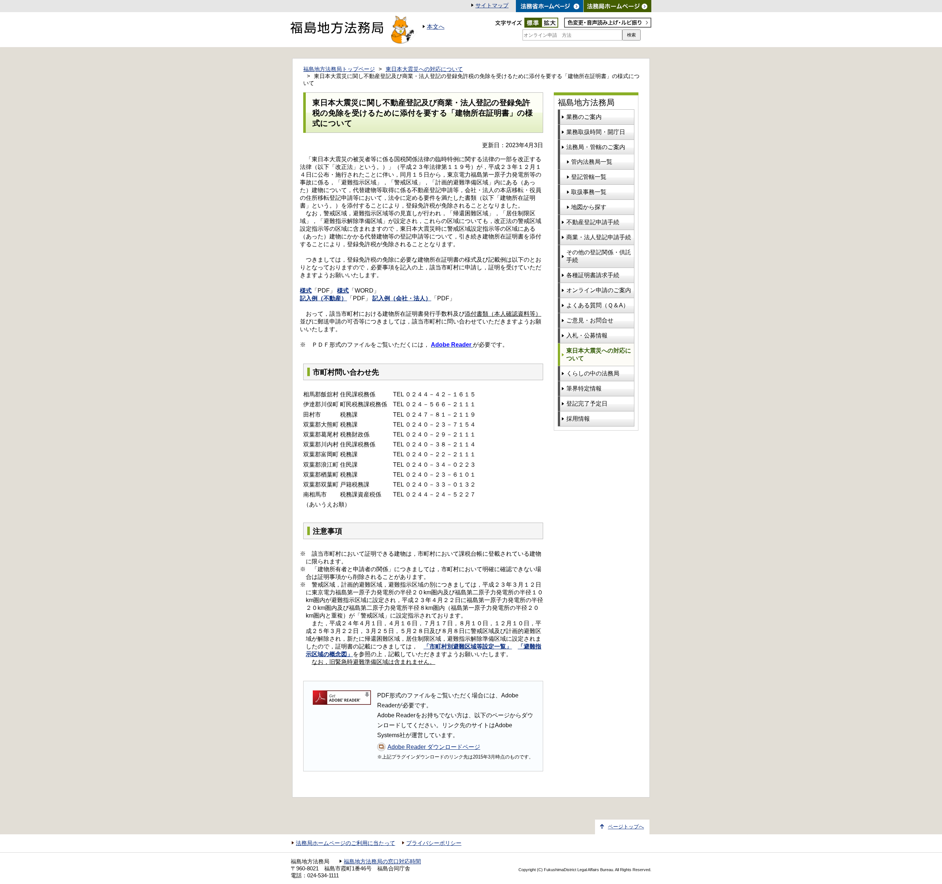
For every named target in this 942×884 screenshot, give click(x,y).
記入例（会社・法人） (401, 298)
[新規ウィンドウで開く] (617, 6)
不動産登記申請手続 (592, 222)
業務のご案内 (584, 117)
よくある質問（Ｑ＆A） (597, 305)
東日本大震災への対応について (424, 69)
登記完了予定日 (587, 403)
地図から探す (588, 207)
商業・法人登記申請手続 (598, 237)
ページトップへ (626, 827)
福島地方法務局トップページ (339, 69)
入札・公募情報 (587, 335)
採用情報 (578, 419)
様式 (306, 290)
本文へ (436, 27)
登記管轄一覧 (588, 177)
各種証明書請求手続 (592, 275)
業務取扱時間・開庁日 (595, 132)
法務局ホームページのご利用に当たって (345, 843)
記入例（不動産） (323, 298)
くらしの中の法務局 (592, 373)
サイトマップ (492, 5)
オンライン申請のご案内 (598, 290)
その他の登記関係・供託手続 (598, 256)
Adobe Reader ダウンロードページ (433, 747)
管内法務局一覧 (591, 162)
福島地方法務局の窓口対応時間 (382, 861)
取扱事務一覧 (588, 192)
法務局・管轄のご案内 (595, 147)
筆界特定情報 (584, 388)
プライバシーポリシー (433, 843)
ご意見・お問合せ (589, 320)
